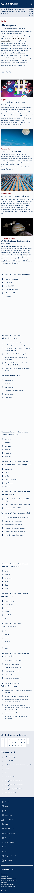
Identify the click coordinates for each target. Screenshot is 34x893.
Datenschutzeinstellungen (8, 878)
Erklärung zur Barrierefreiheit (9, 880)
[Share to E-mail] (3, 72)
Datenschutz (4, 876)
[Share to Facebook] (7, 72)
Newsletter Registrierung (8, 886)
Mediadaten (4, 882)
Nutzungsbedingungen (7, 884)
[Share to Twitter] (10, 72)
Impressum (4, 874)
